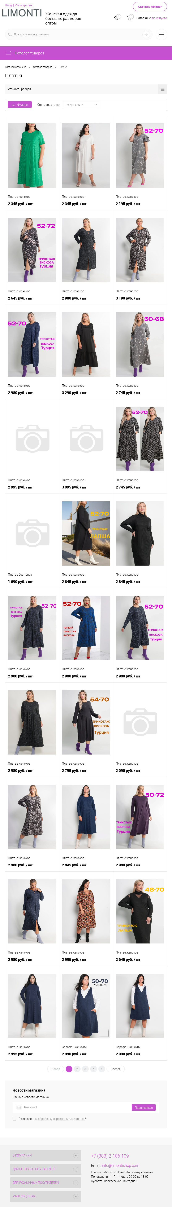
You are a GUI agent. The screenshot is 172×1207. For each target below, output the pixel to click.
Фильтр (22, 104)
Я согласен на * (52, 1118)
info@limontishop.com (120, 1165)
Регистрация (24, 5)
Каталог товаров (29, 53)
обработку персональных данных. (61, 1118)
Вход (8, 5)
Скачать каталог (150, 7)
